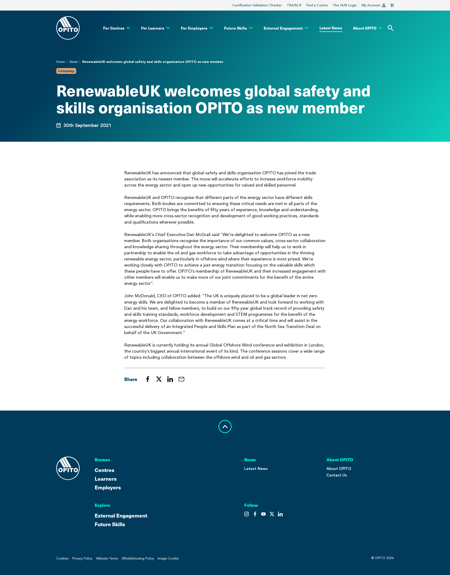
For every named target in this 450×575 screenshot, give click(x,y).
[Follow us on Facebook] (263, 514)
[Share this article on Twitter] (159, 379)
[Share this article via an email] (181, 379)
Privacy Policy (82, 558)
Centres (104, 469)
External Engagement (121, 515)
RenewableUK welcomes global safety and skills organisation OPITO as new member (153, 62)
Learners (106, 478)
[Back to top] (225, 426)
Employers (108, 487)
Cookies (62, 558)
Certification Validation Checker (257, 5)
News (74, 62)
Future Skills (110, 524)
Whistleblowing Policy (138, 558)
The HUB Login (345, 5)
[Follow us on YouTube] (272, 514)
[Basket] (392, 5)
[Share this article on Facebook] (147, 379)
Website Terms (107, 558)
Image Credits (168, 558)
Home (60, 62)
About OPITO (338, 468)
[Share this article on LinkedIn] (170, 379)
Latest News (256, 468)
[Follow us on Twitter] (255, 514)
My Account (370, 5)
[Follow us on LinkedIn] (280, 514)
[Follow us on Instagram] (246, 514)
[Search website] (391, 28)
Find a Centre (317, 5)
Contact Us (336, 475)
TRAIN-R (294, 5)
